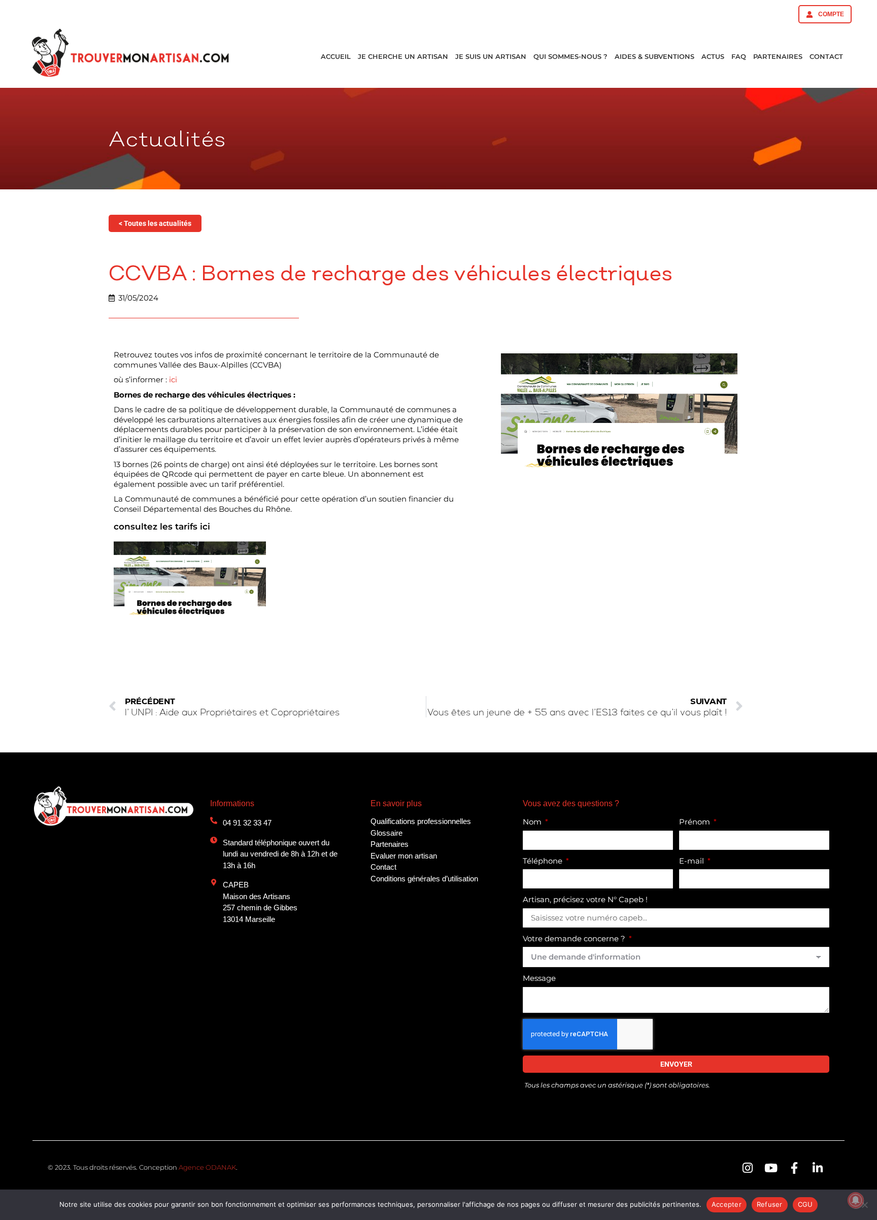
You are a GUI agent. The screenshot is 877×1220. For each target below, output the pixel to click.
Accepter (726, 1204)
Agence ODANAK (207, 1167)
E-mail (692, 861)
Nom (533, 822)
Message (539, 978)
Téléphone (543, 861)
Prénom (695, 822)
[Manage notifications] (856, 1200)
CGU (805, 1204)
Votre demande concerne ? (575, 938)
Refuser (770, 1204)
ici (173, 379)
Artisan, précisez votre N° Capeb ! (585, 899)
